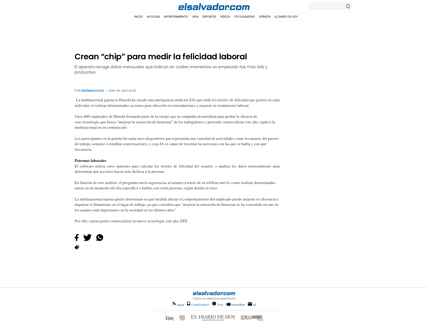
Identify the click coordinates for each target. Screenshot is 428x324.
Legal (180, 305)
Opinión (265, 17)
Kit (254, 304)
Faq (220, 304)
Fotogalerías (244, 17)
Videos (225, 17)
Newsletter (238, 305)
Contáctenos (200, 305)
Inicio (138, 17)
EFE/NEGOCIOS (92, 91)
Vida (195, 17)
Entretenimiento (176, 17)
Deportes (209, 17)
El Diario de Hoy (286, 17)
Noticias (153, 17)
